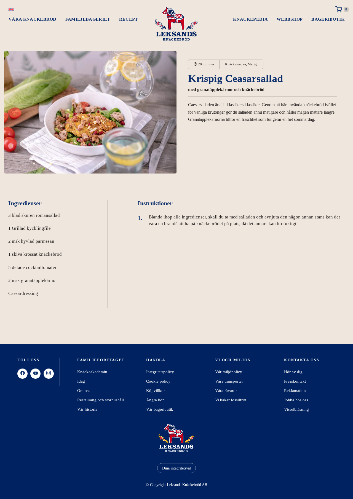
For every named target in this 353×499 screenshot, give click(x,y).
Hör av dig (293, 372)
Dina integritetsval (176, 468)
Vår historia (87, 409)
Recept (128, 19)
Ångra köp (155, 400)
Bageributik (327, 19)
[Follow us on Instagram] (49, 374)
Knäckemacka (235, 64)
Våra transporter (229, 381)
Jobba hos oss (296, 400)
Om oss (83, 390)
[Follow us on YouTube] (35, 374)
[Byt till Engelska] (11, 9)
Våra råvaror (226, 390)
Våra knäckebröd (33, 19)
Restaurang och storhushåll (100, 400)
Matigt (253, 64)
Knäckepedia (250, 19)
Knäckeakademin (92, 372)
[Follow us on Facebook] (22, 374)
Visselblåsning (296, 409)
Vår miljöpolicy (228, 372)
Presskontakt (295, 381)
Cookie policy (158, 381)
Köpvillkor (155, 390)
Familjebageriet (87, 19)
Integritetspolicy (160, 372)
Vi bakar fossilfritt (230, 400)
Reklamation (295, 390)
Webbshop (290, 19)
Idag (81, 381)
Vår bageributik (159, 409)
